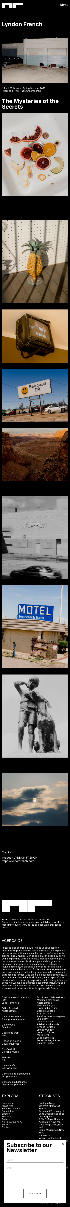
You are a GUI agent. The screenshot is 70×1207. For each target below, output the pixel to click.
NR (3, 1060)
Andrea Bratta (9, 1010)
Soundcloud (8, 1111)
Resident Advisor (11, 1108)
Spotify (6, 1113)
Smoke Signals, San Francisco (49, 1107)
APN (4, 1035)
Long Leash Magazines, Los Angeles (52, 1115)
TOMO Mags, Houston (51, 1119)
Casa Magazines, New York (51, 1126)
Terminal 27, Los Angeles (52, 1111)
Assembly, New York (50, 1122)
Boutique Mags (47, 1103)
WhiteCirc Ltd (9, 1068)
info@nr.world (9, 1076)
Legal (5, 927)
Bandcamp (8, 1103)
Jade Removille (10, 1002)
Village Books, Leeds (50, 1138)
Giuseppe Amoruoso (13, 1019)
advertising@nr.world (13, 1084)
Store (5, 1124)
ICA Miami (44, 1135)
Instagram (7, 1105)
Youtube (6, 1116)
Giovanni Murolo (11, 1051)
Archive (6, 1119)
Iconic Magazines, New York (51, 1131)
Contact (6, 1127)
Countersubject (10, 1043)
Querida (6, 1027)
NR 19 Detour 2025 (12, 1122)
